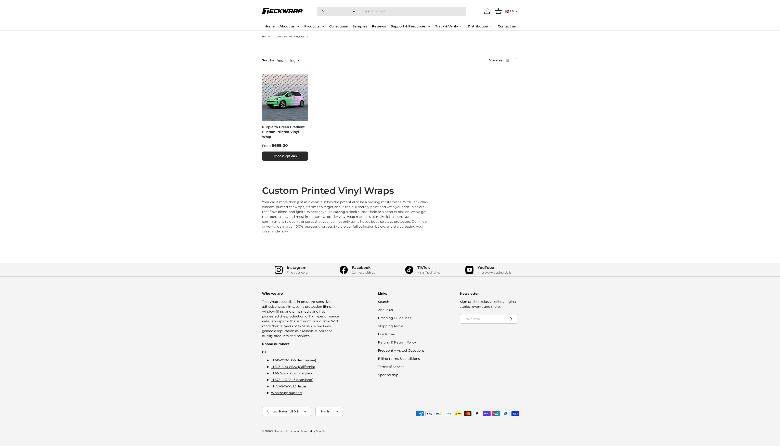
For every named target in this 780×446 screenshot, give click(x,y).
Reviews (379, 26)
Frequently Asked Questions (401, 350)
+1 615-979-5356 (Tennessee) (293, 360)
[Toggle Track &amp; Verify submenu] (461, 26)
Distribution (478, 26)
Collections (338, 26)
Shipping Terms (391, 326)
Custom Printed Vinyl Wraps (291, 36)
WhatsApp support (286, 393)
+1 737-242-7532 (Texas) (289, 386)
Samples (360, 26)
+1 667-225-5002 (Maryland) (292, 373)
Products (312, 26)
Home (269, 26)
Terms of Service (391, 367)
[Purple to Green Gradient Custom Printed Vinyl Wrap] (285, 97)
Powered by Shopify (313, 431)
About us (287, 26)
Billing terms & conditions (399, 359)
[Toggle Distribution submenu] (491, 26)
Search (383, 302)
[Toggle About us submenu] (297, 26)
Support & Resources (408, 26)
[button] (511, 11)
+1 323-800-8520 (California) (293, 367)
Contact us (507, 26)
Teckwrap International (285, 431)
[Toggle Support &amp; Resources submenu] (428, 26)
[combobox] (391, 11)
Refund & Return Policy (397, 342)
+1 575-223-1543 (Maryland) (292, 380)
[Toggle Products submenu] (322, 26)
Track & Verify (446, 26)
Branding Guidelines (394, 318)
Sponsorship (388, 375)
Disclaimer (386, 334)
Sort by (268, 60)
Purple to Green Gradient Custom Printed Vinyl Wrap (283, 132)
